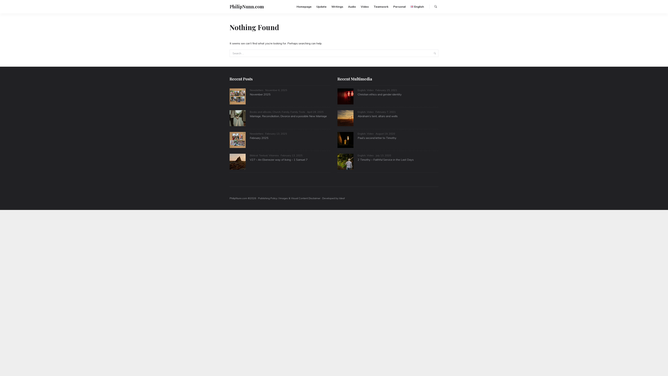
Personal (399, 6)
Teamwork (381, 6)
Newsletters (256, 90)
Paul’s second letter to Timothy (377, 138)
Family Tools (298, 111)
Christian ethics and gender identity (380, 94)
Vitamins (274, 155)
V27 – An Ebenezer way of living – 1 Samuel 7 (279, 159)
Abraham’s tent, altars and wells (378, 116)
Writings (337, 6)
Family (285, 111)
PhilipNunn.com (247, 6)
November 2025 (260, 94)
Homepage (304, 6)
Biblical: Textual (259, 155)
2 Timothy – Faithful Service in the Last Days (386, 159)
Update (321, 6)
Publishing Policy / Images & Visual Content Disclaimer (289, 198)
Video (365, 6)
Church (277, 111)
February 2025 (259, 138)
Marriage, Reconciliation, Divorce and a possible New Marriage (288, 116)
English (362, 90)
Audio (352, 6)
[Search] (435, 6)
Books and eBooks (260, 111)
